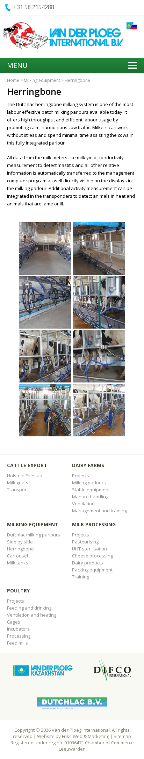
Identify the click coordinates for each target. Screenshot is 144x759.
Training (80, 577)
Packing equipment (92, 570)
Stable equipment (91, 489)
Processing (18, 636)
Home (13, 80)
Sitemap (122, 736)
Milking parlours (89, 482)
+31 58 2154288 (33, 7)
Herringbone (20, 549)
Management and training (99, 510)
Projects (80, 475)
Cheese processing (92, 556)
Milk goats (17, 482)
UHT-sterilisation (89, 549)
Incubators (18, 629)
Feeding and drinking (29, 608)
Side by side (20, 542)
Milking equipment (42, 80)
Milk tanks (17, 563)
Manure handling (90, 496)
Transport (17, 489)
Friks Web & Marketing (85, 736)
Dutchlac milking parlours (33, 535)
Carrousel (17, 556)
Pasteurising (85, 542)
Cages (13, 622)
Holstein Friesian (24, 475)
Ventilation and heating (31, 615)
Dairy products (87, 563)
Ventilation (83, 503)
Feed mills (17, 643)
